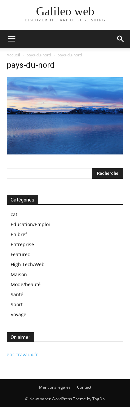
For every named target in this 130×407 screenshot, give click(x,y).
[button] (11, 39)
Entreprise (22, 244)
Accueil (13, 55)
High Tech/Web (28, 264)
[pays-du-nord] (65, 152)
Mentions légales (55, 387)
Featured (21, 254)
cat (14, 214)
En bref (19, 234)
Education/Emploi (30, 224)
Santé (17, 294)
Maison (19, 274)
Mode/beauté (26, 284)
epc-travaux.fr (22, 354)
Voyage (18, 314)
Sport (17, 304)
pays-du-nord (38, 55)
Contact (84, 387)
